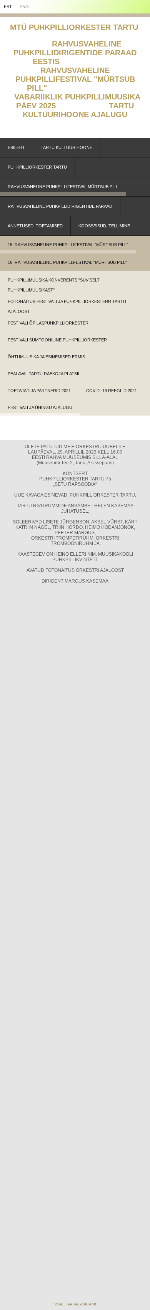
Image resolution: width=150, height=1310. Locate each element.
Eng (24, 6)
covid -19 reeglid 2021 (111, 390)
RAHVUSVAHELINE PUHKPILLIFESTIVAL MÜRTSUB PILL (63, 186)
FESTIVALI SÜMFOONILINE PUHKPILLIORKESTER (57, 340)
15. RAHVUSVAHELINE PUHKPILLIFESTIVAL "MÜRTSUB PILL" (68, 244)
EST (8, 6)
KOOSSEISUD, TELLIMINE (104, 226)
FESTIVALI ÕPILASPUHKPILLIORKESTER (48, 323)
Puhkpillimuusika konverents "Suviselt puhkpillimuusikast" (54, 283)
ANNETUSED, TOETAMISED (35, 226)
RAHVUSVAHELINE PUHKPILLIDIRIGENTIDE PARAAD (60, 206)
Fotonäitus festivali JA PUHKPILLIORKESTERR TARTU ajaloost (67, 304)
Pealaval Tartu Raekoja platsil (44, 373)
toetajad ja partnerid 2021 (39, 390)
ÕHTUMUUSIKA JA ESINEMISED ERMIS (46, 356)
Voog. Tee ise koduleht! (75, 1304)
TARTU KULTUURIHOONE (66, 147)
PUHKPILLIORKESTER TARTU (37, 167)
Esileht (16, 147)
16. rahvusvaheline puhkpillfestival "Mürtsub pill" (67, 262)
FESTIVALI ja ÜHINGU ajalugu (40, 407)
